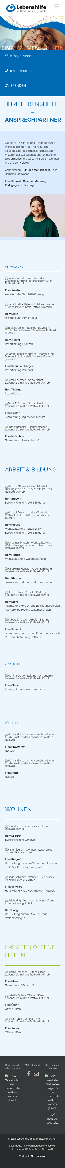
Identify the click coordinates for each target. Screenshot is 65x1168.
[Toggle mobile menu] (57, 6)
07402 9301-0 (20, 71)
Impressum (18, 1149)
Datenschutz (33, 1149)
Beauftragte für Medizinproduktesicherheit (32, 1145)
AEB (44, 1149)
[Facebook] (28, 1073)
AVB (50, 1149)
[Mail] (36, 1073)
